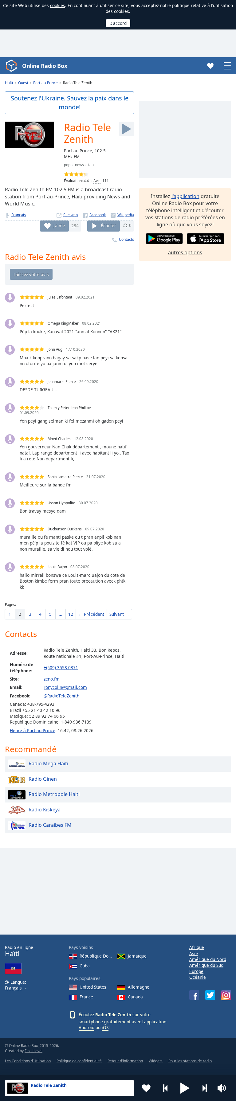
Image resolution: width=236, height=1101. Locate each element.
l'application (185, 196)
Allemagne (138, 987)
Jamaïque (137, 956)
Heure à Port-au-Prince (32, 730)
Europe (196, 971)
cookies (57, 5)
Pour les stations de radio (190, 1061)
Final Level (33, 1050)
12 (70, 614)
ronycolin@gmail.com (65, 687)
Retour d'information (125, 1061)
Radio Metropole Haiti (54, 794)
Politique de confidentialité (79, 1061)
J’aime (59, 225)
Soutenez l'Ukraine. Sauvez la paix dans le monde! (69, 102)
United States (93, 987)
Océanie (197, 977)
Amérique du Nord (207, 959)
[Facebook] (94, 214)
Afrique (196, 947)
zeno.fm (52, 679)
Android (86, 1027)
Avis (96, 180)
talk (91, 164)
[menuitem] (10, 614)
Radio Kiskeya (45, 809)
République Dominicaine (96, 956)
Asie (193, 953)
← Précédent (91, 614)
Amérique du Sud (206, 965)
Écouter (108, 225)
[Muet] (224, 1088)
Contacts (126, 239)
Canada (135, 997)
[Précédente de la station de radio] (165, 1088)
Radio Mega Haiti (48, 763)
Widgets (156, 1061)
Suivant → (119, 614)
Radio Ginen (43, 778)
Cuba (85, 966)
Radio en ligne (19, 951)
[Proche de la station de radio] (204, 1088)
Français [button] (13, 988)
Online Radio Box (44, 65)
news (79, 164)
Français (18, 214)
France (86, 997)
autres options (185, 252)
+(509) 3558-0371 (61, 667)
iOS (105, 1027)
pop (67, 164)
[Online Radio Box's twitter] (210, 995)
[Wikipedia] (122, 214)
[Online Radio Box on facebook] (194, 995)
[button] (185, 1088)
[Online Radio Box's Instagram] (226, 995)
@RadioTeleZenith (61, 696)
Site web (70, 214)
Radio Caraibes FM (50, 825)
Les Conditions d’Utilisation (28, 1061)
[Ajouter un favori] (146, 1088)
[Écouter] (126, 129)
